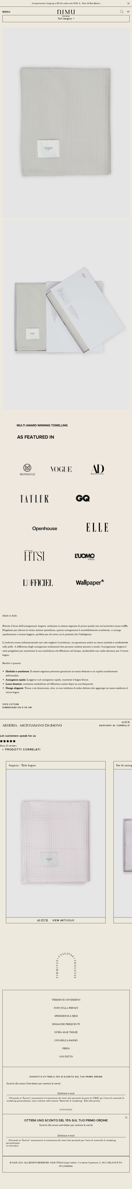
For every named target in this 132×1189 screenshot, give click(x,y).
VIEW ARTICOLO (63, 920)
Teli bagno (65, 18)
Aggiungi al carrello (114, 725)
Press (66, 1048)
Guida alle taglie (66, 1032)
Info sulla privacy (66, 1008)
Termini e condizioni (66, 999)
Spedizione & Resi (66, 1016)
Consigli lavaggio (66, 1040)
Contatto (66, 1056)
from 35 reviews (8, 745)
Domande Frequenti (66, 1024)
